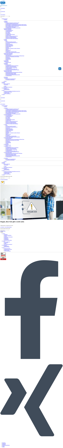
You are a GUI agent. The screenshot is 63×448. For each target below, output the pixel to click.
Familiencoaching (8, 46)
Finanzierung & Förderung (8, 172)
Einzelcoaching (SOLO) (9, 130)
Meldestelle (4, 444)
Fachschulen (6, 77)
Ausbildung (5, 21)
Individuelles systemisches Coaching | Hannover (13, 48)
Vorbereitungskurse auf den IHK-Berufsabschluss (13, 27)
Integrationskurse (8, 142)
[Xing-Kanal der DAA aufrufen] (31, 441)
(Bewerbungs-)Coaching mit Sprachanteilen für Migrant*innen (15, 55)
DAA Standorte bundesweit (8, 167)
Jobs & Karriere (4, 168)
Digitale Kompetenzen (9, 44)
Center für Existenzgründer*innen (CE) (11, 42)
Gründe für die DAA (7, 248)
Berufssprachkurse (8, 138)
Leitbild (5, 86)
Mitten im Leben (8, 134)
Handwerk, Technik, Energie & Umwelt (12, 121)
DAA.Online (8, 32)
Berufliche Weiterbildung (7, 28)
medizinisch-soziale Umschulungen (11, 66)
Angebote (3, 233)
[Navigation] (1, 17)
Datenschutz (4, 443)
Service (3, 90)
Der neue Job (8, 43)
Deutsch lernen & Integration (8, 53)
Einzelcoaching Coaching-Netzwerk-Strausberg (13, 52)
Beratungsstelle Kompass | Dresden (11, 154)
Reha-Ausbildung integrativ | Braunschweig (12, 26)
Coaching (5, 39)
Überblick (5, 19)
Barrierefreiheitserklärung (6, 445)
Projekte (5, 81)
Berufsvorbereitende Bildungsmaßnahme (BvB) (13, 74)
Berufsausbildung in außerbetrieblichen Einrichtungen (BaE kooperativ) (16, 25)
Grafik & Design (8, 35)
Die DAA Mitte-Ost (7, 83)
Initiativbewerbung (7, 89)
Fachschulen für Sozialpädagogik (11, 78)
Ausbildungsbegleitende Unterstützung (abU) (12, 22)
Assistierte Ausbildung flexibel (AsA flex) (12, 23)
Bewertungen (6, 84)
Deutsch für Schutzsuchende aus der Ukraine (12, 56)
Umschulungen (6, 239)
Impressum (3, 442)
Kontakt (3, 94)
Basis (6, 125)
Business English (8, 62)
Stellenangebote (6, 88)
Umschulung (6, 63)
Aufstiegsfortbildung (9, 31)
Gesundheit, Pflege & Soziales (10, 34)
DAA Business (8, 117)
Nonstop (7, 143)
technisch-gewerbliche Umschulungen (11, 67)
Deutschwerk (8, 57)
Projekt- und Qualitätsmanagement (11, 36)
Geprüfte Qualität (6, 92)
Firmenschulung (8, 33)
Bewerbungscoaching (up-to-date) (11, 41)
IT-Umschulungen (8, 64)
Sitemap (3, 446)
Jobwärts (7, 49)
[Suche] (0, 17)
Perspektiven (8, 50)
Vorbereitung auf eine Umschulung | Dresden (12, 69)
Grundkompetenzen (9, 68)
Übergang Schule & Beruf (8, 70)
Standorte (3, 82)
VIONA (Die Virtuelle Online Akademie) (12, 38)
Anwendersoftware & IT (9, 30)
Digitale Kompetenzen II (9, 129)
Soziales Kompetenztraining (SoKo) (11, 51)
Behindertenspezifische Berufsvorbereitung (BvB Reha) (14, 72)
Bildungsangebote (4, 18)
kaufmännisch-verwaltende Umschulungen (12, 65)
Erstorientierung (8, 58)
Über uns (3, 163)
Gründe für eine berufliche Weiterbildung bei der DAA (12, 91)
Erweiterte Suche (2, 231)
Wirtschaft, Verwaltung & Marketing (11, 37)
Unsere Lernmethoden (7, 93)
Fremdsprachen (6, 60)
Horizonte (7, 47)
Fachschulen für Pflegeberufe (10, 79)
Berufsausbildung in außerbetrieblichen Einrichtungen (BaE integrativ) (16, 24)
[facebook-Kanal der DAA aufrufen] (31, 358)
